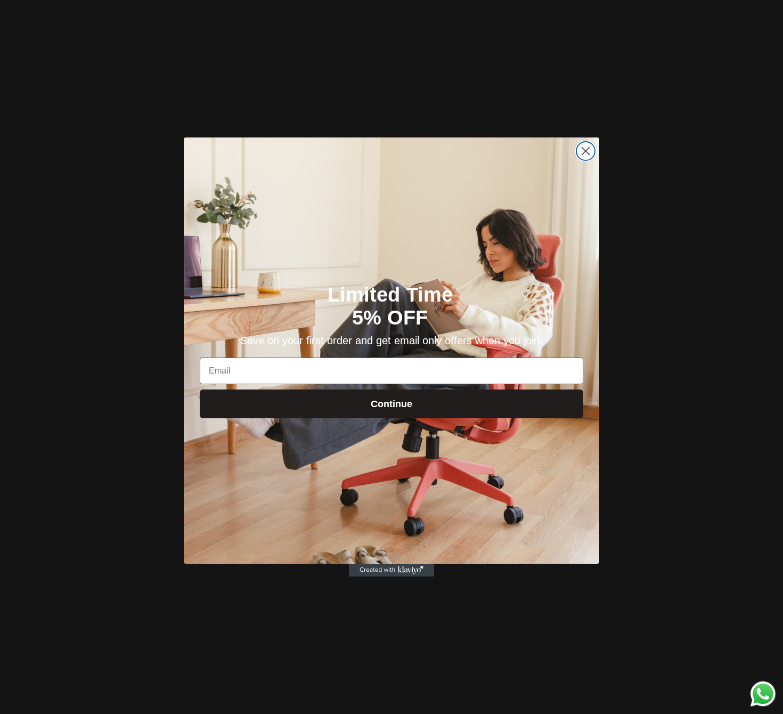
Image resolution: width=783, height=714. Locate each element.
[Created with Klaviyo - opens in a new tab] (391, 570)
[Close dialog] (585, 151)
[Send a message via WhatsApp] (763, 694)
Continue (391, 404)
